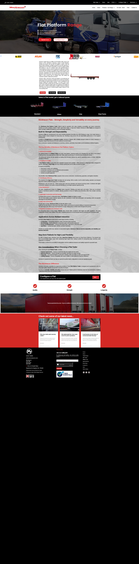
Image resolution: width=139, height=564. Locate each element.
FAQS (113, 2)
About (98, 7)
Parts (128, 7)
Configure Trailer (122, 2)
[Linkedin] (84, 372)
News (103, 2)
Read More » (42, 343)
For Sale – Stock (121, 7)
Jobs (108, 2)
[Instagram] (89, 372)
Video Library (85, 369)
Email (57, 359)
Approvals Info (86, 361)
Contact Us (134, 7)
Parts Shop (85, 363)
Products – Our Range (107, 7)
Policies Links (59, 349)
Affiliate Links (85, 359)
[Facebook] (86, 372)
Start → (96, 277)
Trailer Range (85, 355)
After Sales (95, 2)
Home (93, 7)
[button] (1, 303)
